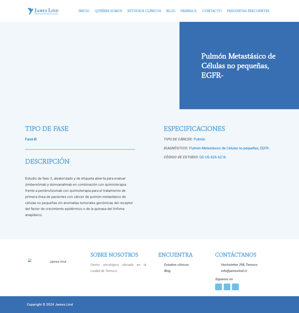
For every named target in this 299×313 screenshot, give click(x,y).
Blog (170, 11)
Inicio (84, 11)
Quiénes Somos (108, 11)
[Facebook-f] (227, 287)
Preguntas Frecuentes (248, 11)
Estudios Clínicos (144, 11)
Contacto (212, 11)
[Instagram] (218, 287)
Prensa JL (189, 11)
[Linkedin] (235, 287)
